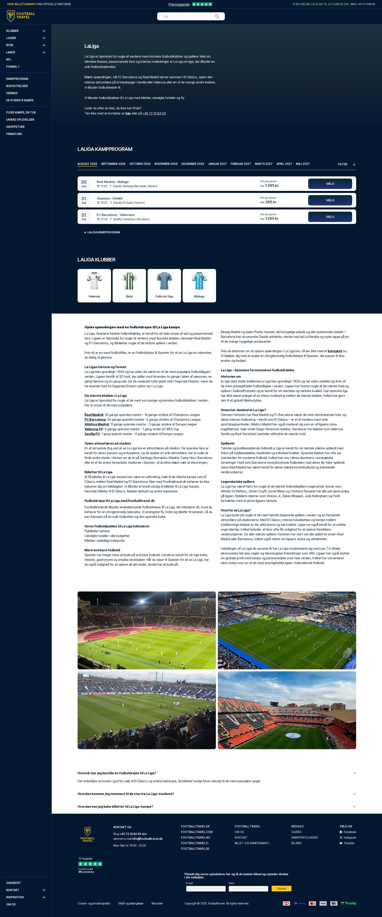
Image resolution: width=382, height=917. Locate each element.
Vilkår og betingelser (130, 903)
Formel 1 (12, 66)
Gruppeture (15, 126)
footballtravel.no (195, 837)
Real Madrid (94, 415)
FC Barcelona (95, 419)
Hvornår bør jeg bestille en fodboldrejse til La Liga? (117, 773)
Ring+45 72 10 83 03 (363, 4)
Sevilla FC (92, 434)
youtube (349, 843)
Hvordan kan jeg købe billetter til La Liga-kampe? (115, 806)
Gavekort (13, 883)
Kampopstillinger (304, 837)
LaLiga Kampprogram (104, 232)
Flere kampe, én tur (21, 112)
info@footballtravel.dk (147, 838)
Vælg (330, 183)
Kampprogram (17, 78)
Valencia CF (94, 429)
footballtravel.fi (194, 843)
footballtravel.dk (195, 826)
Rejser (296, 843)
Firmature (14, 134)
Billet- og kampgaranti (252, 843)
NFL (8, 59)
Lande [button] (10, 52)
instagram (350, 837)
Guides (296, 832)
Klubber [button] (12, 30)
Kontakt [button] (12, 890)
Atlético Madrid (97, 424)
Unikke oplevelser (20, 119)
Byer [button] (9, 45)
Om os (11, 904)
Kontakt (241, 837)
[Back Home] (21, 16)
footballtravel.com (196, 832)
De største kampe (20, 100)
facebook (350, 832)
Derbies (12, 93)
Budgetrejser (17, 86)
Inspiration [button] (15, 897)
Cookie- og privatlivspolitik (94, 903)
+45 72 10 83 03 (154, 113)
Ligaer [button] (11, 38)
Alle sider (157, 903)
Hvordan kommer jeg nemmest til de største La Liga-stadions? (126, 794)
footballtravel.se (195, 848)
